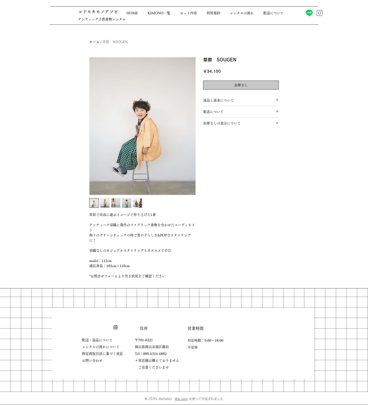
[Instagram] (319, 13)
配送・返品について (97, 340)
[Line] (309, 13)
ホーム (94, 41)
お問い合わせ (92, 360)
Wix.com (181, 398)
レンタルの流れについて (100, 347)
